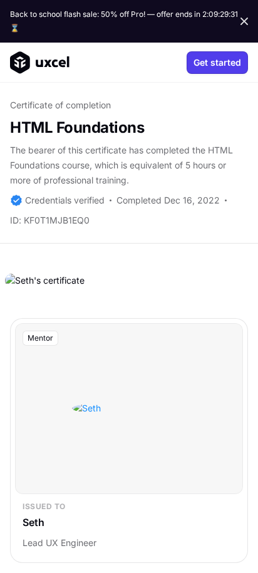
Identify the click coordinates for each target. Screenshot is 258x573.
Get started (217, 62)
